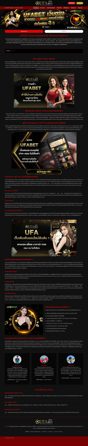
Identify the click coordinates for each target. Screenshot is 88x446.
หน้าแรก (36, 8)
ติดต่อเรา (73, 8)
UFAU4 (6, 426)
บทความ (80, 8)
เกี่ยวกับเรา (66, 8)
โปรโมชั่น (59, 8)
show (12, 50)
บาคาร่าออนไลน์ (51, 8)
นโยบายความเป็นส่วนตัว (35, 431)
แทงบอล (42, 8)
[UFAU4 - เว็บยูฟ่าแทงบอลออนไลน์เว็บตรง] (44, 3)
